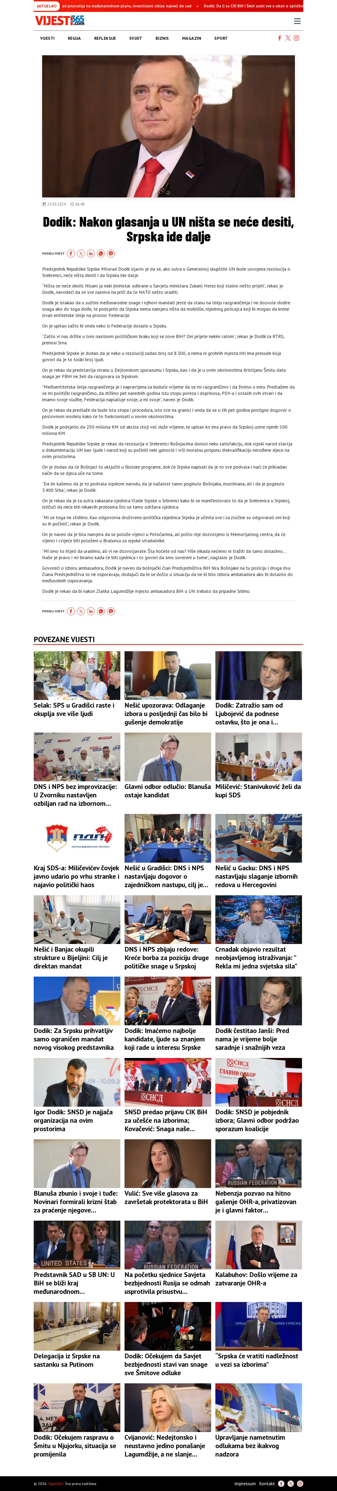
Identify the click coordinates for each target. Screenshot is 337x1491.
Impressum (245, 1483)
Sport (221, 38)
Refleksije (105, 38)
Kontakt (267, 1483)
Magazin (191, 38)
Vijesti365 (55, 1483)
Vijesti (47, 38)
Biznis (162, 38)
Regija (74, 38)
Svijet (135, 38)
